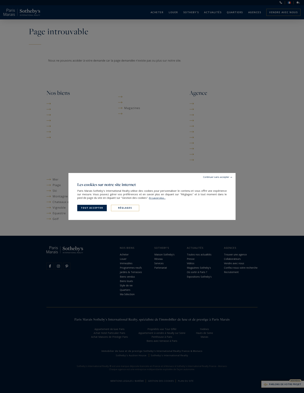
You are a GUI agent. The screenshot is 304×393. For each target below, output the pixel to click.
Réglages (125, 207)
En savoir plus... (157, 197)
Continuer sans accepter (216, 177)
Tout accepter (92, 207)
